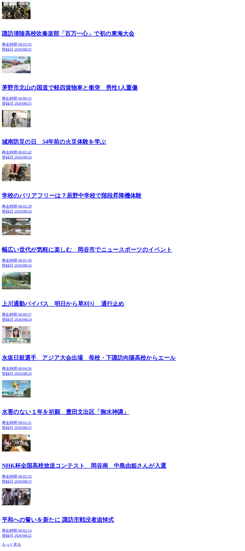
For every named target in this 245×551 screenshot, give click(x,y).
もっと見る (11, 544)
